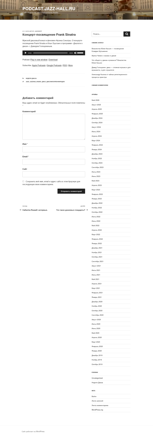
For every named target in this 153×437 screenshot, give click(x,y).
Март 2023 (96, 189)
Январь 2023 (97, 198)
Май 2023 (95, 180)
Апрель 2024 (97, 136)
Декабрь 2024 (97, 118)
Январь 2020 (97, 351)
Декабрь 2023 (97, 154)
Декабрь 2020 (97, 301)
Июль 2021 (96, 270)
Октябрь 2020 (97, 310)
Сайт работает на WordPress (33, 431)
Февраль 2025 (97, 113)
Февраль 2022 (97, 239)
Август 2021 (96, 266)
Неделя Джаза (31, 78)
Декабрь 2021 (97, 248)
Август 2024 (96, 127)
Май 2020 (95, 333)
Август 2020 (96, 319)
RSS (65, 65)
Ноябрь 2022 (97, 207)
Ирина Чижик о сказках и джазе (104, 55)
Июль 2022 (96, 216)
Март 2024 (96, 140)
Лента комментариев (100, 405)
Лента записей (97, 401)
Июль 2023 (96, 172)
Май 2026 (95, 100)
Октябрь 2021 (97, 257)
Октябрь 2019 (97, 364)
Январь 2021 (97, 297)
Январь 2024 (97, 149)
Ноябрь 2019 (97, 359)
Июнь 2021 (96, 274)
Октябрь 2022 (97, 212)
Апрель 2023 (97, 185)
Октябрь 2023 (97, 163)
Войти (94, 396)
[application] (53, 53)
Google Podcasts (54, 65)
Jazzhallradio (35, 81)
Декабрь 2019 (97, 355)
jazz (27, 81)
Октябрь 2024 (97, 122)
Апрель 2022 (97, 230)
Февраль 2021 (97, 292)
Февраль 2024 (97, 145)
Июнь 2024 (96, 131)
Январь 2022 (97, 243)
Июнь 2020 (96, 328)
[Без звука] (75, 53)
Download (53, 59)
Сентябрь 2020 (98, 315)
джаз (44, 81)
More (70, 65)
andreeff (38, 31)
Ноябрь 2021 (97, 252)
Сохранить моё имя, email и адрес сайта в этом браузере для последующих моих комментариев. (51, 183)
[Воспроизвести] (25, 53)
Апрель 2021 (97, 283)
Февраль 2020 (97, 346)
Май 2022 (95, 225)
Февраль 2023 (97, 194)
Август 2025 (96, 104)
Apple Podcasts (38, 65)
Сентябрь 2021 (98, 261)
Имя (25, 144)
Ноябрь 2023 (97, 158)
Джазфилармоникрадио (55, 81)
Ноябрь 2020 (97, 306)
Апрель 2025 (97, 109)
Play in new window (38, 59)
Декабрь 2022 (97, 203)
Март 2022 (96, 234)
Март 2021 (96, 288)
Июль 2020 (96, 324)
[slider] (80, 53)
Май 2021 (95, 279)
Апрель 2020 (97, 337)
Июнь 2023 (96, 176)
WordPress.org (97, 410)
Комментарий (29, 111)
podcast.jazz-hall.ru (48, 8)
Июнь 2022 (96, 221)
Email (25, 156)
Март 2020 (96, 342)
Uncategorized (97, 378)
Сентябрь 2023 (98, 167)
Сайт (24, 169)
